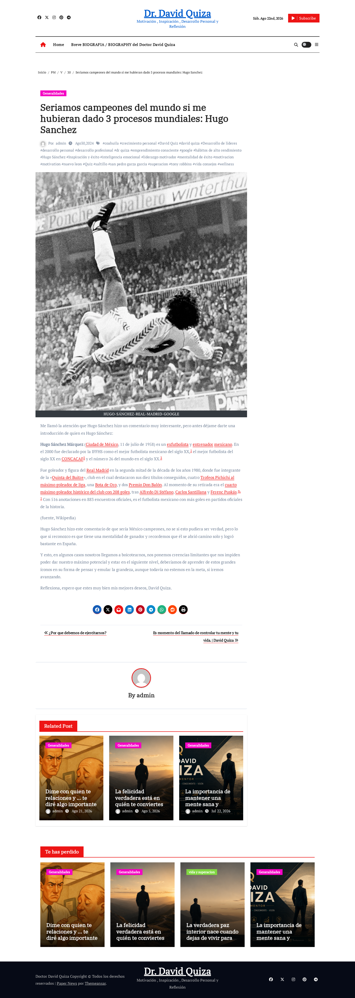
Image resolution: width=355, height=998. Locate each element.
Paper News (67, 983)
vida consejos (206, 163)
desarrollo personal (58, 150)
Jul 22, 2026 (221, 810)
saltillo (101, 163)
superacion (159, 163)
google (187, 150)
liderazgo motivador (159, 156)
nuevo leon (73, 163)
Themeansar (95, 983)
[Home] (43, 44)
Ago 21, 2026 (82, 810)
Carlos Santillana (190, 492)
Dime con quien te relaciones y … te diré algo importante (71, 797)
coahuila (112, 143)
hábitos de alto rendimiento (218, 150)
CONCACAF (72, 459)
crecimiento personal (139, 143)
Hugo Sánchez (53, 156)
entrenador (203, 444)
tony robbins (181, 163)
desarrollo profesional (95, 150)
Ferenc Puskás (224, 492)
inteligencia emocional (121, 156)
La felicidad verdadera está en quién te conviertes (139, 797)
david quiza (190, 143)
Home (58, 44)
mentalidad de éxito (195, 156)
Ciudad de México (102, 444)
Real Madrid (97, 470)
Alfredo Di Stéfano (156, 492)
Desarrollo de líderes (220, 143)
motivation (51, 163)
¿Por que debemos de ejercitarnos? (77, 632)
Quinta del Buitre (68, 477)
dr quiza (122, 150)
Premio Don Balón (145, 484)
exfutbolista (178, 444)
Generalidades (53, 93)
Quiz (88, 163)
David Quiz (169, 143)
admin (61, 143)
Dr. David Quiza (177, 13)
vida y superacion (202, 872)
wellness (227, 163)
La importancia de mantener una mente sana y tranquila (207, 801)
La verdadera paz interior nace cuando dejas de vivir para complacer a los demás (212, 937)
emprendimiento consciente (155, 150)
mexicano (223, 444)
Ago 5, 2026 (151, 810)
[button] (316, 44)
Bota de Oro (106, 484)
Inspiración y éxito (83, 156)
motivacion (224, 156)
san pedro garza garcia (128, 163)
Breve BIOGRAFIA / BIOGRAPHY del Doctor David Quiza (123, 44)
